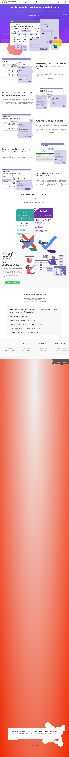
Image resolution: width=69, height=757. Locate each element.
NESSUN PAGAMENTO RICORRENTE (23, 233)
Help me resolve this (34, 736)
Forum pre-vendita (26, 350)
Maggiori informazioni (12, 282)
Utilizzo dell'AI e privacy (26, 353)
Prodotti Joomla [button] (40, 1)
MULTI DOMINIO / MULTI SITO (22, 225)
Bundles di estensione (59, 346)
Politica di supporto (26, 348)
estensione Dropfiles (21, 229)
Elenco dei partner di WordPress (59, 350)
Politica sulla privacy (43, 346)
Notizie (55, 1)
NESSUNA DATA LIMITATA (21, 234)
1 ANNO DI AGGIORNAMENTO (22, 226)
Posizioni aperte (43, 350)
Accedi (61, 1)
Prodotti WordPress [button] (30, 1)
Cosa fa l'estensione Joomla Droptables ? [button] (20, 316)
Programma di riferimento (9, 350)
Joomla (32, 745)
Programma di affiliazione (59, 352)
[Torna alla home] (9, 2)
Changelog (9, 348)
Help (37, 745)
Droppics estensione (21, 230)
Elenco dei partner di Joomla (59, 348)
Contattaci (43, 353)
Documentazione (26, 352)
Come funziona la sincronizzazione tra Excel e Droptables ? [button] (25, 320)
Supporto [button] (48, 1)
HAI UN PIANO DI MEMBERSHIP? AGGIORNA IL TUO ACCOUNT (34, 202)
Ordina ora (25, 241)
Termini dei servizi (9, 346)
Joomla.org (44, 301)
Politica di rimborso (43, 348)
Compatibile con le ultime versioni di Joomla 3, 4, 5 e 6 (24, 237)
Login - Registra (43, 352)
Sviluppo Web (26, 346)
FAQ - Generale (9, 352)
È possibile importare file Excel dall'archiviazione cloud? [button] (24, 332)
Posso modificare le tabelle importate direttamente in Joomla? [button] (26, 324)
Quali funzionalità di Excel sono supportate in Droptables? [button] (25, 328)
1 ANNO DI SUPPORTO (20, 228)
